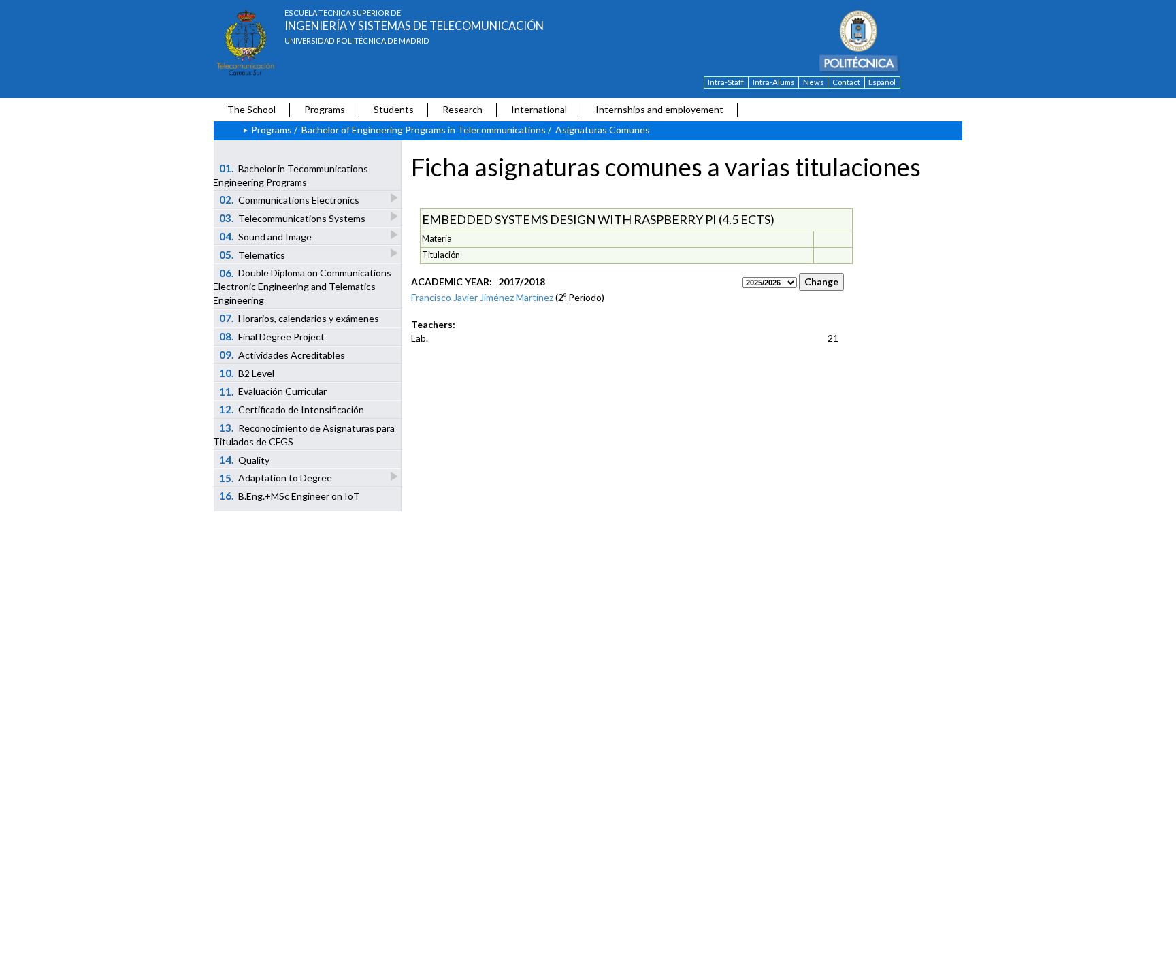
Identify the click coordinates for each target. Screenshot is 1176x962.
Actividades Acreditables (282, 355)
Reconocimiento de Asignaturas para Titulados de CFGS (304, 434)
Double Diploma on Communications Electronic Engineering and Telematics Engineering (302, 286)
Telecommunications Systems (292, 218)
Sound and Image (265, 236)
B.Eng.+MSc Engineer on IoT (290, 496)
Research (462, 109)
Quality (244, 459)
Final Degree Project (272, 336)
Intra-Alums (774, 82)
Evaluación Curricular (273, 391)
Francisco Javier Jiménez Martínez (482, 297)
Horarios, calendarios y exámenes (299, 318)
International (539, 109)
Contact (846, 82)
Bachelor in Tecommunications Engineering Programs (290, 175)
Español (882, 82)
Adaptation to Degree (276, 478)
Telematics (252, 254)
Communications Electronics (289, 199)
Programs (324, 109)
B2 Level (247, 373)
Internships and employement (659, 109)
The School (251, 109)
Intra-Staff (726, 82)
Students (394, 109)
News (813, 82)
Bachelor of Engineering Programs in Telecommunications (423, 129)
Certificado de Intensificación (292, 409)
